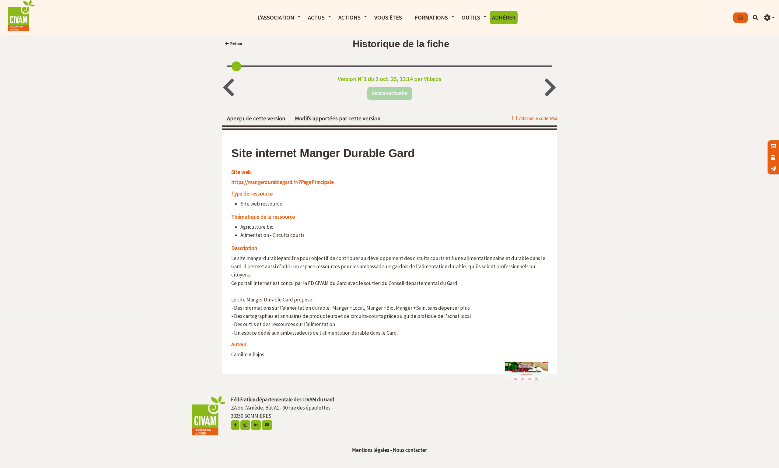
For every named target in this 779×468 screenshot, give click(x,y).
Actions (349, 17)
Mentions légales (370, 450)
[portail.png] (523, 374)
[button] (769, 17)
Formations (431, 17)
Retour (236, 43)
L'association (275, 17)
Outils (471, 17)
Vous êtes (388, 17)
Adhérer (503, 17)
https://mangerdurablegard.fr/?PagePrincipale (282, 182)
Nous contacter (410, 450)
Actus (316, 17)
